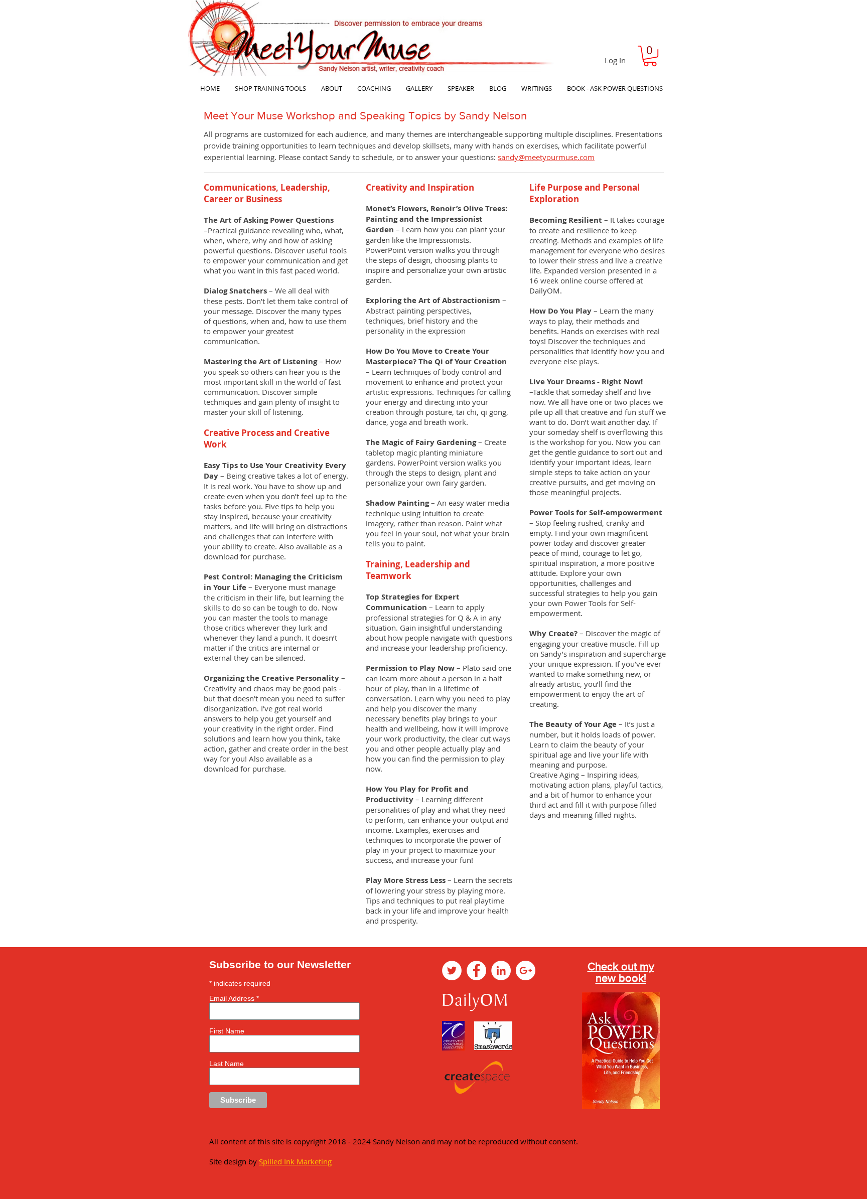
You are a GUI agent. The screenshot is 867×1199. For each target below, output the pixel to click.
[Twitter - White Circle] (452, 970)
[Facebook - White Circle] (476, 970)
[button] (650, 56)
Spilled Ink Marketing (295, 1161)
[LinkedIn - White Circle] (501, 970)
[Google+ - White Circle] (525, 970)
